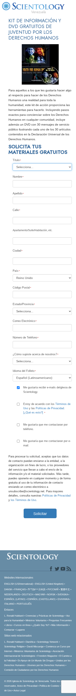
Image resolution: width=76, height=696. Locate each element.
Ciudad (17, 250)
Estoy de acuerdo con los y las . (47, 408)
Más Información (59, 625)
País (15, 270)
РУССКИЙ (53, 589)
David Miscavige (35, 646)
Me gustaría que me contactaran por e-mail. (47, 443)
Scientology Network (47, 642)
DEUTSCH (27, 594)
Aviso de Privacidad (27, 686)
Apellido (17, 193)
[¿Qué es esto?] (33, 412)
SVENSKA (62, 594)
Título (16, 160)
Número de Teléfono (25, 337)
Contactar (9, 629)
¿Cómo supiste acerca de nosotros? (35, 354)
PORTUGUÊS (24, 604)
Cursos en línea (22, 625)
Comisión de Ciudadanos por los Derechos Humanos (31, 670)
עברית (32, 589)
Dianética (30, 642)
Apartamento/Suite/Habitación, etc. (32, 230)
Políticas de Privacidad (50, 408)
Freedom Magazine (47, 656)
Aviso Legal (19, 690)
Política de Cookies (49, 686)
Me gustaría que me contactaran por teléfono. (45, 426)
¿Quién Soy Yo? (41, 625)
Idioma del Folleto (23, 370)
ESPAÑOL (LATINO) (14, 599)
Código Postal (21, 287)
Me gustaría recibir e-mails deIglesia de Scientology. (47, 389)
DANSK (8, 589)
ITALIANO (9, 604)
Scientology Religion (14, 646)
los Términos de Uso (23, 500)
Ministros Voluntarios (36, 620)
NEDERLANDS (12, 594)
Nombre (17, 176)
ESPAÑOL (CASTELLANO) (41, 599)
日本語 (41, 589)
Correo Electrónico (24, 321)
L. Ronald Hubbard (13, 615)
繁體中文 (65, 589)
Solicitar (40, 514)
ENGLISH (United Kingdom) (49, 584)
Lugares (20, 629)
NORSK (51, 594)
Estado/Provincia (23, 304)
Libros (9, 625)
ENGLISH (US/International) (18, 584)
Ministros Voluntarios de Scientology (32, 651)
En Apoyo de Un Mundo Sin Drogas (36, 660)
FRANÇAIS (20, 589)
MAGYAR (40, 594)
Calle (16, 210)
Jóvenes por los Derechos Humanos (46, 665)
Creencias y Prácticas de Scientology (45, 615)
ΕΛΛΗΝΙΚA (63, 599)
